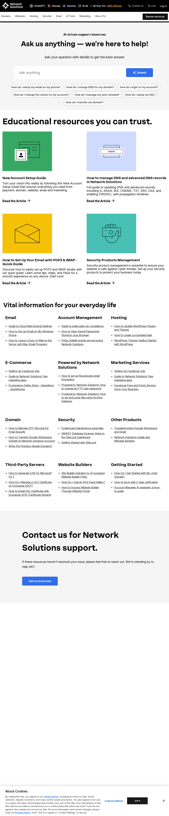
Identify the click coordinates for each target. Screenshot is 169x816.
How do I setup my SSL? (140, 94)
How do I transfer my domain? (84, 102)
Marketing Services (130, 362)
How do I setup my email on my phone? (35, 87)
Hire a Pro (100, 16)
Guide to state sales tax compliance (82, 326)
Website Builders (75, 464)
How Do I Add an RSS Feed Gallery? (83, 482)
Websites (20, 16)
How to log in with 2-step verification (136, 482)
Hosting (34, 16)
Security (47, 16)
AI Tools (70, 16)
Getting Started (126, 464)
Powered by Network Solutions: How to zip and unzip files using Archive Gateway (83, 397)
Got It (137, 800)
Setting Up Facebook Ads (24, 371)
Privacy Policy (23, 812)
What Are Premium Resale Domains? (30, 446)
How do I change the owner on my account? (41, 94)
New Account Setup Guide (24, 178)
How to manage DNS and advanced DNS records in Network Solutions (126, 180)
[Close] (163, 800)
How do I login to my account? (139, 87)
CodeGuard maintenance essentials (82, 428)
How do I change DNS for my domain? (90, 87)
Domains (5, 16)
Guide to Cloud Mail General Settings (30, 326)
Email (59, 16)
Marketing (85, 16)
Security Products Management (113, 260)
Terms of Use (51, 796)
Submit (141, 72)
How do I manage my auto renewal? (97, 94)
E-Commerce (18, 362)
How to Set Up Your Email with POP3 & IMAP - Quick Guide (39, 262)
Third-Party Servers (24, 464)
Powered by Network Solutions (79, 365)
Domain (13, 419)
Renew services (155, 16)
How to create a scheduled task (133, 335)
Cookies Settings (114, 800)
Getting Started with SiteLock (78, 442)
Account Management (80, 317)
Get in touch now (40, 581)
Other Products (126, 419)
